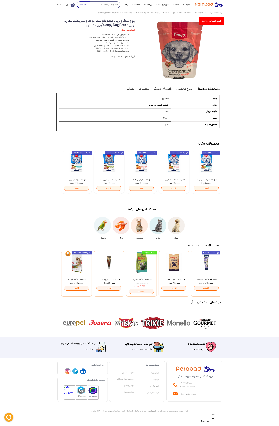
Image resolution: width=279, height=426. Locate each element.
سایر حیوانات (163, 4)
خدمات (137, 4)
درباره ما (156, 379)
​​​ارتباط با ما (89, 349)
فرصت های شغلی (152, 393)
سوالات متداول (129, 392)
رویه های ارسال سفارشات (125, 379)
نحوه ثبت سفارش (128, 373)
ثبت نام (59, 4)
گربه (188, 4)
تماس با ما (155, 373)
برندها (149, 4)
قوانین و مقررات (128, 386)
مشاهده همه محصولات (142, 349)
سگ (177, 4)
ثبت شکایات (154, 386)
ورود (66, 4)
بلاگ (126, 4)
